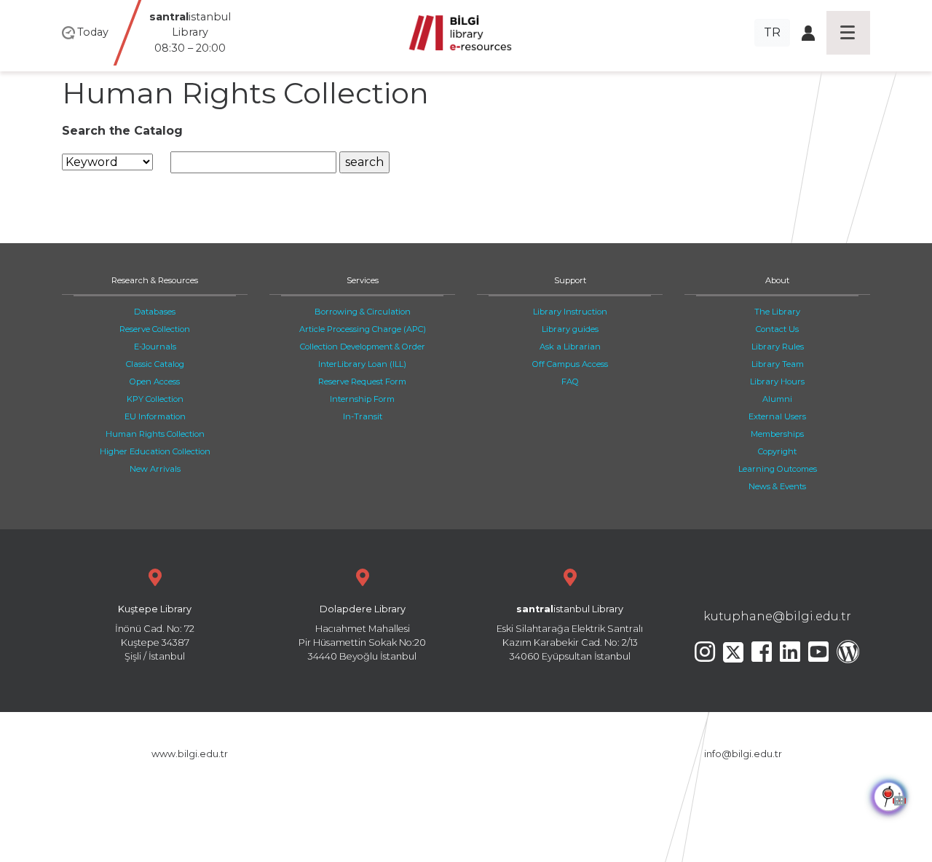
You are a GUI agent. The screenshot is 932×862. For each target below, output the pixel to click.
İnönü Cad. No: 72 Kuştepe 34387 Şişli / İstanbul (154, 633)
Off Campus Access (570, 364)
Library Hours (777, 381)
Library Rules (777, 346)
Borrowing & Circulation (363, 312)
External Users (777, 416)
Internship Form (362, 399)
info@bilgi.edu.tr (743, 753)
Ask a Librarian (570, 346)
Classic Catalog (155, 364)
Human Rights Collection (155, 434)
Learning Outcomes (777, 469)
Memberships (777, 434)
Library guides (570, 329)
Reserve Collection (154, 329)
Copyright (777, 451)
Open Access (155, 381)
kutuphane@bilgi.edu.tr (777, 616)
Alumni (777, 399)
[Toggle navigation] (848, 33)
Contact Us (777, 329)
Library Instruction (570, 312)
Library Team (777, 364)
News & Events (777, 486)
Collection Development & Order (362, 346)
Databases (154, 312)
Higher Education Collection (155, 451)
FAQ (570, 381)
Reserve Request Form (362, 381)
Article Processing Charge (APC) (362, 329)
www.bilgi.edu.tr (189, 753)
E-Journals (155, 346)
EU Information (155, 416)
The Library (777, 312)
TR (772, 32)
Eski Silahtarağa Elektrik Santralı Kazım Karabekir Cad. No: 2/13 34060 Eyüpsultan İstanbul (570, 633)
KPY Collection (155, 399)
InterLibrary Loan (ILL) (362, 364)
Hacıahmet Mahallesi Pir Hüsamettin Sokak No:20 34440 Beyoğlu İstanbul (362, 633)
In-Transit (362, 416)
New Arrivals (155, 469)
